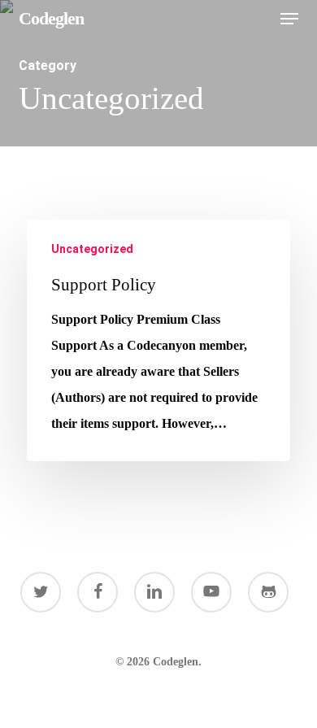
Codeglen (51, 19)
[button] (289, 19)
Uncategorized (92, 248)
